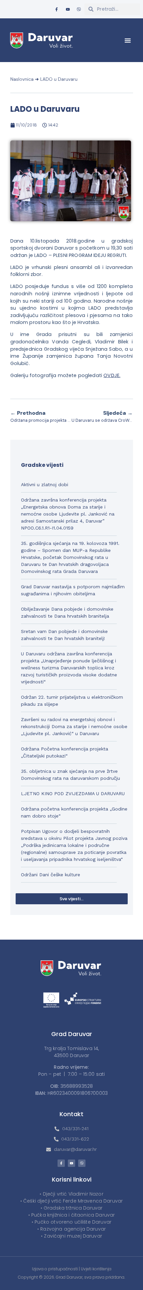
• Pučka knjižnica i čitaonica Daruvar (71, 1215)
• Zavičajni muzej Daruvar (71, 1236)
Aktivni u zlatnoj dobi (44, 484)
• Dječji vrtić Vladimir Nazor (71, 1194)
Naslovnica (22, 79)
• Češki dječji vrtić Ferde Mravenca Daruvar (71, 1201)
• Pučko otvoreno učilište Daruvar (71, 1222)
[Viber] (78, 9)
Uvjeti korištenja (96, 1269)
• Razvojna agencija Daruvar (71, 1229)
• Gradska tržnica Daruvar (72, 1208)
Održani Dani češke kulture (50, 874)
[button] (128, 40)
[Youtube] (67, 9)
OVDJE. (111, 375)
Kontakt (71, 1114)
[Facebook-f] (56, 9)
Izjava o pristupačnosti (55, 1269)
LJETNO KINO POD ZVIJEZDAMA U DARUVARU (73, 793)
